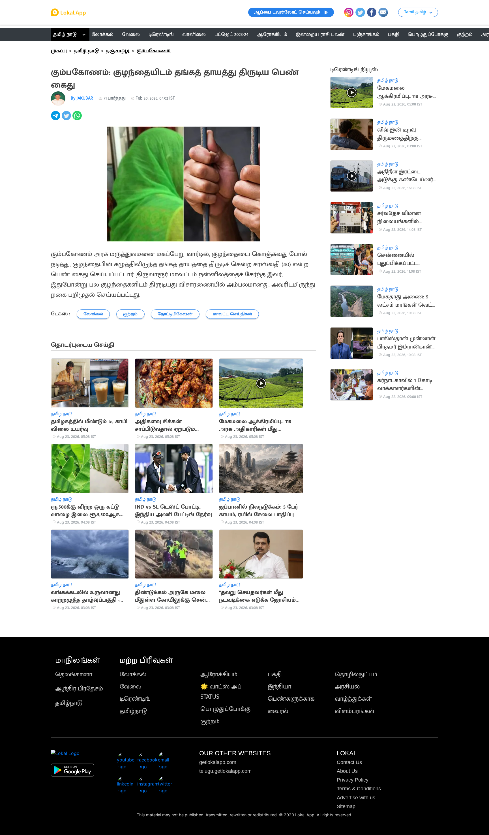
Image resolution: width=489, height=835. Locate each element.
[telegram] (56, 118)
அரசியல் (347, 687)
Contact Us (349, 762)
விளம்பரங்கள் (354, 711)
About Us (347, 771)
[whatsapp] (77, 118)
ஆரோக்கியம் (218, 674)
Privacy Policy (352, 780)
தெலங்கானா (73, 674)
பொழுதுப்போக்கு (225, 709)
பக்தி (275, 674)
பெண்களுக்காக (291, 699)
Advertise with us (356, 797)
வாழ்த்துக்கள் (353, 699)
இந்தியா (279, 687)
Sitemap (346, 806)
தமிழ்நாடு (68, 703)
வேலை (130, 687)
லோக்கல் (133, 674)
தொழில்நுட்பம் (356, 674)
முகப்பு (59, 51)
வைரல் (278, 711)
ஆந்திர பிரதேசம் (79, 689)
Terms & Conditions (359, 788)
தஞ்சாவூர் (118, 51)
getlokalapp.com (217, 762)
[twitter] (67, 118)
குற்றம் (210, 721)
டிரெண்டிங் (135, 699)
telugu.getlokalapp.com (225, 771)
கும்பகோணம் (154, 51)
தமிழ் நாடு (65, 34)
